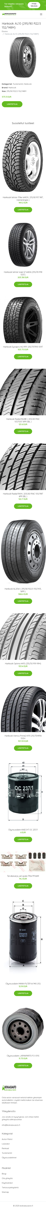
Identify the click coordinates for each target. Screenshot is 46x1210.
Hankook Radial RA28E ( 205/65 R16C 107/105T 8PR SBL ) (23, 420)
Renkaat (5, 1148)
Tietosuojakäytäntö (10, 1187)
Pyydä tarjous (34, 5)
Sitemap (5, 1192)
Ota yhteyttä (7, 1178)
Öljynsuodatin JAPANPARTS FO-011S (23, 1055)
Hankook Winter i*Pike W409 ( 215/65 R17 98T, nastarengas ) (23, 198)
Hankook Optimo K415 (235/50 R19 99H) (23, 663)
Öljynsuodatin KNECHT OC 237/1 (23, 829)
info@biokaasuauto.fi (11, 1125)
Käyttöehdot (7, 1183)
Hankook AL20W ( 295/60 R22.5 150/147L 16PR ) (23, 590)
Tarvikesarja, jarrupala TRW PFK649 (23, 876)
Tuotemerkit (18, 84)
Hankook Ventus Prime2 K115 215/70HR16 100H (23, 737)
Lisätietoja (12, 104)
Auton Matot (7, 1139)
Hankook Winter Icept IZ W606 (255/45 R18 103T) (23, 273)
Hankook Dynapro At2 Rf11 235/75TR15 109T (23, 347)
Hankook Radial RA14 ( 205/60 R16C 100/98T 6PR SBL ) (23, 495)
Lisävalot (6, 1144)
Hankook (28, 84)
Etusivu (5, 31)
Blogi (4, 1174)
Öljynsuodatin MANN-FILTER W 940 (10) (23, 983)
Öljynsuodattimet (9, 1157)
